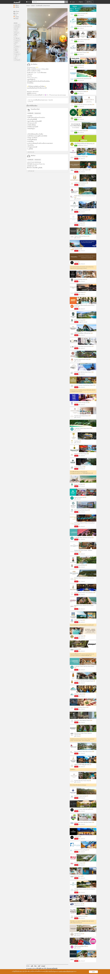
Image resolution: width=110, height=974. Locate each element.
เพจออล (17, 16)
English (73, 2)
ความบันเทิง (16, 52)
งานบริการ (16, 56)
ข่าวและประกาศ (17, 40)
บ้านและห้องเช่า (17, 46)
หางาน (29, 2)
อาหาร (15, 36)
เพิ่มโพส (17, 7)
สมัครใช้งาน (89, 2)
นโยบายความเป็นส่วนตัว (52, 968)
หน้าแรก (17, 11)
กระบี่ (39, 966)
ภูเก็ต (32, 966)
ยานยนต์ (15, 30)
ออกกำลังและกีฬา (17, 59)
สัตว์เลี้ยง (15, 34)
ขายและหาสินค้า (17, 24)
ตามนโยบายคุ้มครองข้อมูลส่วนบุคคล (66, 971)
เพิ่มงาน (17, 5)
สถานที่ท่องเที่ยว (17, 38)
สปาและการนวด (17, 54)
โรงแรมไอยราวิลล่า (35, 109)
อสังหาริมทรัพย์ (16, 26)
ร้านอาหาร (16, 48)
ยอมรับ (93, 971)
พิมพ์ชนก (35, 64)
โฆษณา (17, 18)
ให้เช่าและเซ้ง (16, 32)
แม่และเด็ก (16, 42)
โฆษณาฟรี (16, 28)
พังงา (35, 966)
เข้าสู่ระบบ (81, 2)
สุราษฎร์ (43, 966)
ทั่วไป (15, 44)
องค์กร (15, 58)
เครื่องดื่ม (15, 50)
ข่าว (16, 15)
